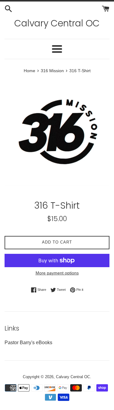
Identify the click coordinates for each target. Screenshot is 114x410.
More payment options (57, 273)
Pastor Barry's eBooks (28, 342)
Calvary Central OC (57, 23)
